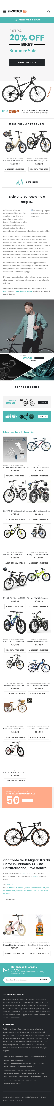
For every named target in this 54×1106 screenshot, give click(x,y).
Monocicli (23, 1077)
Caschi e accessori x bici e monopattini (19, 1070)
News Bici (9, 885)
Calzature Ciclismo (26, 1067)
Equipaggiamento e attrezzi (39, 943)
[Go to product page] (15, 143)
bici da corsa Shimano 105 (35, 888)
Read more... (11, 899)
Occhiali (7, 1080)
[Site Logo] (17, 11)
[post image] (27, 834)
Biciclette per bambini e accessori (14, 943)
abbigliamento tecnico (24, 291)
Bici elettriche (9, 1067)
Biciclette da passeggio (15, 158)
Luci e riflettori (10, 1077)
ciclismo (35, 876)
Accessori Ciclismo (38, 1057)
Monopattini (36, 1077)
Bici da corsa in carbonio (15, 888)
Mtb (39, 465)
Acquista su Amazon (15, 169)
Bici (24, 873)
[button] (5, 11)
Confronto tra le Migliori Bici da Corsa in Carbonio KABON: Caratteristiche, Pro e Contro (26, 864)
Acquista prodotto (39, 169)
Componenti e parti (11, 1073)
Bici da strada (38, 1063)
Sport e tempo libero (25, 465)
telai (4, 291)
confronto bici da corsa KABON (27, 891)
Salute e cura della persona (25, 1080)
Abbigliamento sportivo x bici (16, 1057)
